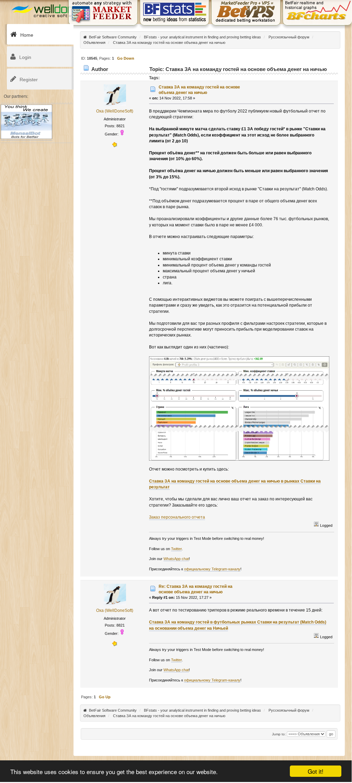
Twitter (176, 549)
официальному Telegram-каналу (212, 569)
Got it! (315, 771)
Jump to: (279, 734)
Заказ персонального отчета (177, 517)
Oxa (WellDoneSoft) (114, 111)
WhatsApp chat (176, 559)
